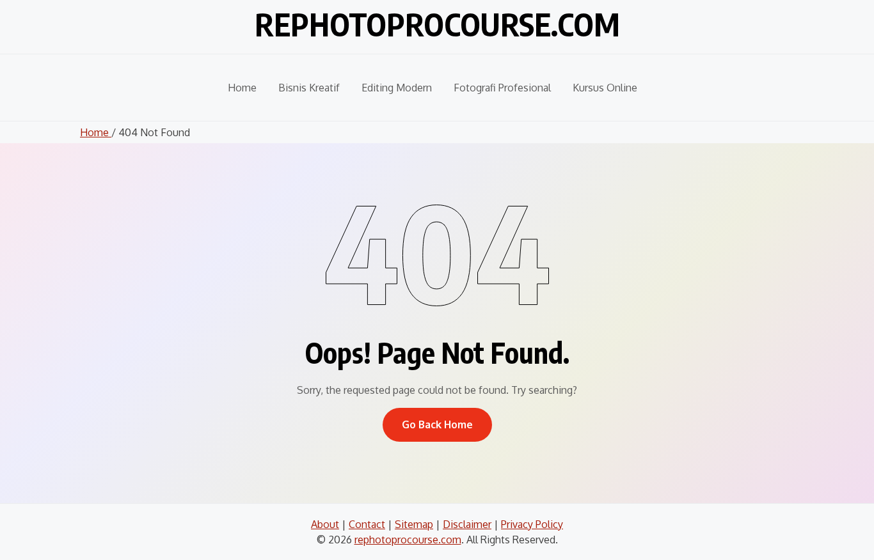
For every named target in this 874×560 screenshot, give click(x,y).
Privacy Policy (532, 524)
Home (242, 87)
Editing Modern (397, 87)
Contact (367, 524)
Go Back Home (437, 424)
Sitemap (414, 524)
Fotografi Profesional (502, 87)
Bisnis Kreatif (309, 87)
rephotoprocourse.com (437, 24)
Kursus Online (605, 87)
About (325, 524)
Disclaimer (467, 524)
